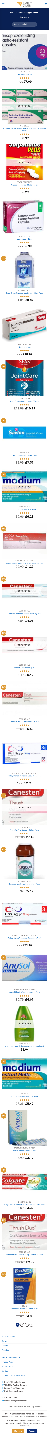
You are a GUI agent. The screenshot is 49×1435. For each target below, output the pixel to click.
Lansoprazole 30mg (24, 74)
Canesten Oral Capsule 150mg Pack (24, 830)
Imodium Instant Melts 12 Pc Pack (24, 1096)
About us (5, 1350)
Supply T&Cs (7, 1366)
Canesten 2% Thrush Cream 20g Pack (24, 722)
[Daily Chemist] (24, 4)
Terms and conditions (11, 1357)
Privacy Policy (8, 1362)
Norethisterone (25, 347)
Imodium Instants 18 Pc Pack (24, 509)
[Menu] (3, 4)
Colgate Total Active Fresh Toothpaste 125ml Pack (24, 1205)
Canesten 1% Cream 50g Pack (24, 668)
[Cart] (46, 4)
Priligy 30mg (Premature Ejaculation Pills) (24, 776)
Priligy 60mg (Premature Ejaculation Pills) (24, 938)
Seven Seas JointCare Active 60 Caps (24, 401)
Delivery (5, 1341)
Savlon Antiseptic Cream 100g (25, 455)
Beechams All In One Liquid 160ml (24, 1309)
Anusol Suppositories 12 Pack (25, 1150)
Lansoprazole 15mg (24, 239)
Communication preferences (13, 1375)
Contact (5, 1346)
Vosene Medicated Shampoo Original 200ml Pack (24, 1046)
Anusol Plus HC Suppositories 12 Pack (24, 992)
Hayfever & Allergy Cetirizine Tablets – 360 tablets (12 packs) (24, 129)
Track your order (8, 1337)
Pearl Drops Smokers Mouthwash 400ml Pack (24, 293)
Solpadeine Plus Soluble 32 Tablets (24, 185)
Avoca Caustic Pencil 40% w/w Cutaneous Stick (25, 563)
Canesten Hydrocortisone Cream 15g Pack (24, 614)
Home (12, 12)
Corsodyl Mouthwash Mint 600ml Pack (24, 884)
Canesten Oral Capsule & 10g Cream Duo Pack (24, 1255)
